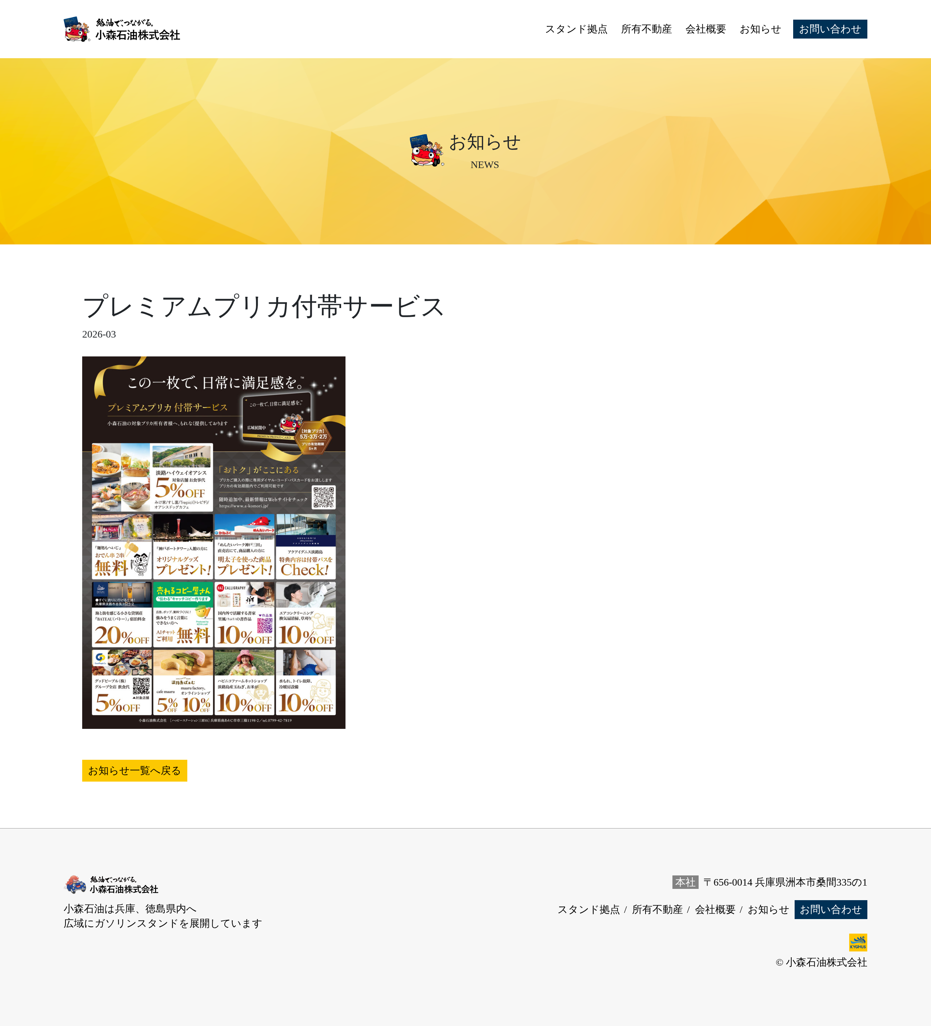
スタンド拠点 (576, 29)
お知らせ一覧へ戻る (134, 770)
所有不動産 (646, 29)
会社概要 (706, 29)
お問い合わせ (830, 29)
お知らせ (761, 29)
